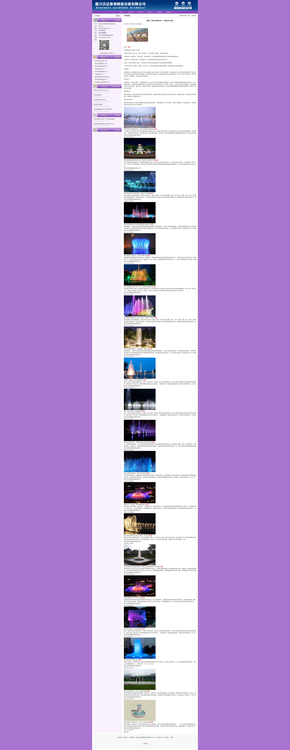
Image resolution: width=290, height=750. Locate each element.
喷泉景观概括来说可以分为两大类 (103, 109)
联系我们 (168, 12)
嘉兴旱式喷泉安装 (100, 79)
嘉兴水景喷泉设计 (100, 61)
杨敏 (172, 737)
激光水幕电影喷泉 (100, 66)
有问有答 (159, 12)
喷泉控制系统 (97, 95)
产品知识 (149, 12)
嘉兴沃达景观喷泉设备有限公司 (132, 135)
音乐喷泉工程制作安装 (101, 82)
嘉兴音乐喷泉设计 (100, 63)
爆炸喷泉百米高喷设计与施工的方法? (104, 124)
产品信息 (130, 12)
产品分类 (140, 12)
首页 (121, 12)
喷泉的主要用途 (98, 104)
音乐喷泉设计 (98, 69)
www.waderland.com (105, 37)
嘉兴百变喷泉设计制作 (101, 77)
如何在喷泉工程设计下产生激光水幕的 (104, 119)
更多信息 (126, 732)
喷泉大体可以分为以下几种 (101, 90)
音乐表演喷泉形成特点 (100, 99)
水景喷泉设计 (98, 74)
